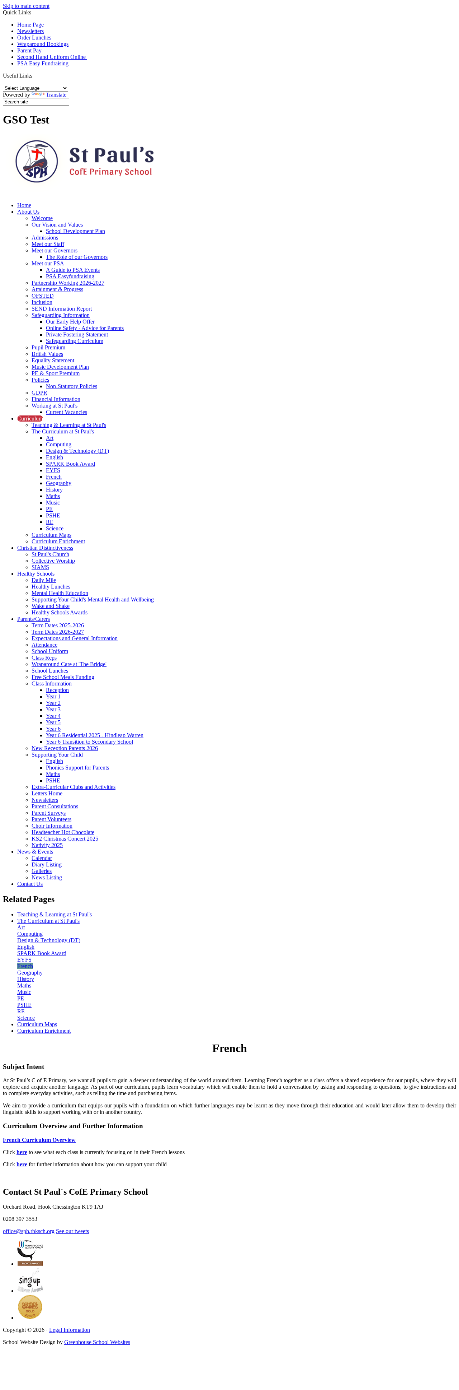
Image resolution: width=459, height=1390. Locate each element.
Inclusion (42, 302)
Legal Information (69, 1330)
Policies (40, 380)
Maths (53, 496)
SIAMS (40, 567)
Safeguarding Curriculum (74, 341)
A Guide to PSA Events (73, 270)
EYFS (53, 470)
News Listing (47, 877)
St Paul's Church (50, 554)
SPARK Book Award (70, 464)
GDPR (39, 393)
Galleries (42, 871)
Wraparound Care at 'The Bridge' (69, 664)
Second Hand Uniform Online (52, 57)
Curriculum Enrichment (58, 541)
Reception (57, 690)
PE (49, 509)
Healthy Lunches (51, 587)
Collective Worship (53, 561)
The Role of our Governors (77, 257)
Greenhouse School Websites (97, 1342)
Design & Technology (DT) (77, 451)
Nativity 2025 (47, 845)
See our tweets (72, 1231)
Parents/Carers (33, 619)
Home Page (30, 25)
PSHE (53, 515)
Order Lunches (34, 37)
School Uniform (50, 651)
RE (49, 522)
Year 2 (53, 703)
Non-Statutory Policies (71, 386)
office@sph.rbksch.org (29, 1231)
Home (24, 205)
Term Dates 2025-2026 (58, 625)
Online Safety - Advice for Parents (85, 328)
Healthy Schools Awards (59, 612)
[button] (35, 75)
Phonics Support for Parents (77, 767)
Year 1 (53, 696)
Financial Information (56, 399)
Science (54, 528)
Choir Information (52, 826)
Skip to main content (26, 6)
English (54, 457)
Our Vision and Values (57, 225)
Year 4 (53, 716)
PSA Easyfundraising (70, 276)
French (54, 477)
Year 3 (53, 709)
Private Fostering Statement (77, 334)
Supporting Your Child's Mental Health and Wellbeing (93, 599)
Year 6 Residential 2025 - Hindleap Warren (94, 735)
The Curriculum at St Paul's (63, 431)
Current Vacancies (66, 412)
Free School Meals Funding (63, 677)
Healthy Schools (36, 574)
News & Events (35, 852)
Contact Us (30, 884)
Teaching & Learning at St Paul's (69, 425)
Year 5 (53, 722)
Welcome (42, 218)
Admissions (45, 237)
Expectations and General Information (75, 638)
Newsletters (30, 31)
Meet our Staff (48, 244)
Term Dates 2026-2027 (58, 632)
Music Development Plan (60, 367)
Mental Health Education (60, 593)
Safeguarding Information (61, 315)
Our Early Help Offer (70, 322)
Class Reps (44, 658)
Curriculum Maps (51, 535)
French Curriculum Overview (39, 1140)
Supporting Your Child (57, 755)
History (54, 490)
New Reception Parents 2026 (65, 748)
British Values (47, 354)
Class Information (52, 683)
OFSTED (43, 296)
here (21, 1152)
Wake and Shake (51, 606)
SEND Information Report (62, 309)
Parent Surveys (49, 813)
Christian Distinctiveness (45, 548)
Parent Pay (29, 50)
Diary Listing (47, 864)
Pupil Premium (48, 347)
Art (49, 438)
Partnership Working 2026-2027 (68, 283)
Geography (58, 483)
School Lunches (50, 671)
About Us (28, 212)
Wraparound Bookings (42, 44)
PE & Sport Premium (56, 373)
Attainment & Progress (57, 289)
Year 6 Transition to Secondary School (89, 742)
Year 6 (53, 729)
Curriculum (30, 418)
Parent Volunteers (51, 819)
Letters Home (47, 793)
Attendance (44, 645)
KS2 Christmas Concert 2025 (65, 839)
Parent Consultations (55, 806)
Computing (58, 444)
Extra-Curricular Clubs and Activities (73, 787)
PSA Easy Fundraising (42, 63)
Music (53, 502)
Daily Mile (44, 580)
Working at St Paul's (54, 406)
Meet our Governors (54, 250)
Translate (56, 95)
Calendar (42, 858)
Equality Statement (53, 360)
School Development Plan (75, 231)
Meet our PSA (48, 263)
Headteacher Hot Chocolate (63, 832)
